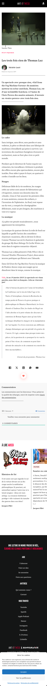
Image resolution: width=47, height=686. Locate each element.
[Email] (37, 367)
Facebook (23, 630)
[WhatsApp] (30, 367)
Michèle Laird (14, 67)
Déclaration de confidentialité (29, 683)
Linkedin (23, 639)
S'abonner (24, 563)
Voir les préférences (23, 678)
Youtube (23, 607)
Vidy (3, 277)
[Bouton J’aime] (23, 376)
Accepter (23, 672)
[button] (5, 46)
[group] (16, 479)
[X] (16, 367)
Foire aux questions (23, 577)
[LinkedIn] (23, 367)
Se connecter (23, 572)
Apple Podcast (23, 616)
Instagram (24, 625)
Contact (23, 594)
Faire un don (24, 568)
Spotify (23, 612)
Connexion (41, 411)
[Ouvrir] (3, 3)
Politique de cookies (14, 683)
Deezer (23, 621)
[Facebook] (10, 367)
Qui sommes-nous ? (23, 590)
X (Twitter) (23, 635)
